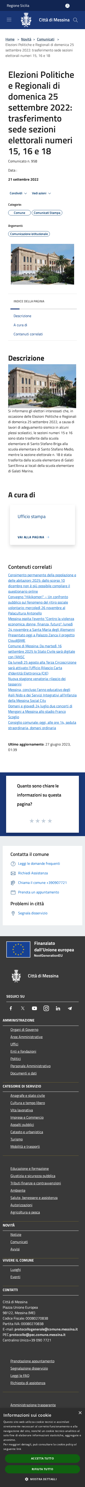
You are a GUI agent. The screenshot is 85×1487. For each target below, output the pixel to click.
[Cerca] (75, 20)
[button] (42, 1479)
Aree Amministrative (26, 1036)
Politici (15, 1058)
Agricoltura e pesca (25, 1212)
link (19, 1449)
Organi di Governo (24, 1029)
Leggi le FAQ (19, 1375)
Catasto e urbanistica (26, 1132)
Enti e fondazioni (23, 1051)
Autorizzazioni (21, 1205)
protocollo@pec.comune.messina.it (38, 1334)
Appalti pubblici (22, 1124)
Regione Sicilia (18, 5)
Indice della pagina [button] (29, 301)
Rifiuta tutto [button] (42, 1469)
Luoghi (15, 1269)
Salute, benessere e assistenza (34, 1197)
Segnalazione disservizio (29, 1368)
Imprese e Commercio (27, 1117)
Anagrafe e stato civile (27, 1095)
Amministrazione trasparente (33, 1405)
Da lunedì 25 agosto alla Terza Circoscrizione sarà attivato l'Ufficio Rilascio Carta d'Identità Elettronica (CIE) (42, 668)
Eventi (15, 1277)
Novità (26, 39)
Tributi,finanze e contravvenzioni (35, 1183)
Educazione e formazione (29, 1168)
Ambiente (17, 1190)
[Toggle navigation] (9, 19)
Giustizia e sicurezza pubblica (32, 1175)
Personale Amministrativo (30, 1066)
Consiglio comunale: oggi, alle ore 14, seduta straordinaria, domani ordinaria (42, 725)
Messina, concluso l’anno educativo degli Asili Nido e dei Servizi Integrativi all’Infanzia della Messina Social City (42, 695)
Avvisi (15, 1249)
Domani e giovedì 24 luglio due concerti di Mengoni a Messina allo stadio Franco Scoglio (40, 711)
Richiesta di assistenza (27, 1383)
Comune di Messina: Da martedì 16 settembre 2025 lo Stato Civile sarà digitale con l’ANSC (41, 651)
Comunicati (45, 39)
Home (10, 39)
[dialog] (42, 1447)
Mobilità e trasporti (25, 1146)
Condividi (16, 193)
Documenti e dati (23, 1073)
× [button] (80, 1413)
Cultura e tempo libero (27, 1102)
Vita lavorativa (21, 1110)
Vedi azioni (39, 193)
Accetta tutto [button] (42, 1458)
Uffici (14, 1044)
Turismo (16, 1139)
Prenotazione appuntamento (32, 1361)
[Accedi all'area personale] (67, 5)
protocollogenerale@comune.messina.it (46, 1329)
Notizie (15, 1234)
